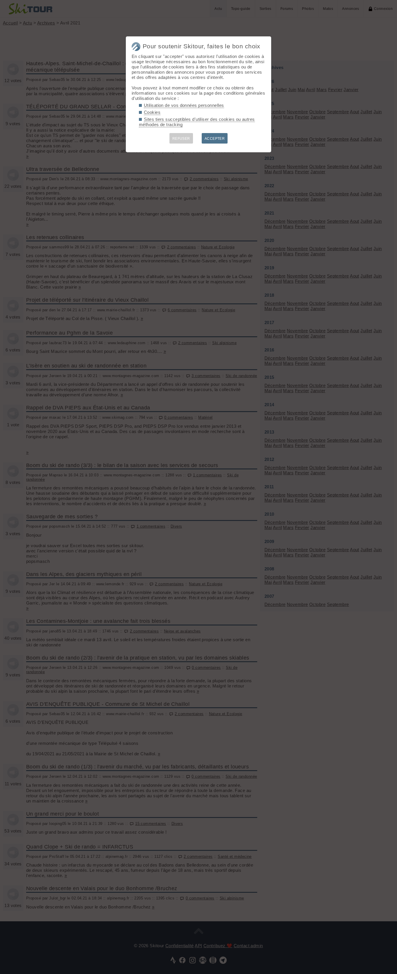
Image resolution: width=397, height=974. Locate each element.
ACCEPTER (215, 139)
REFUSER (181, 139)
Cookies (152, 112)
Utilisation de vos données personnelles (184, 105)
